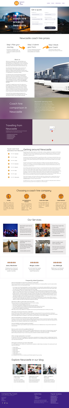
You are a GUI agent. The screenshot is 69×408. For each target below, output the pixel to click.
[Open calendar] (41, 19)
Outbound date (34, 17)
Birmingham (16, 163)
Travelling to (46, 12)
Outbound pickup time (48, 17)
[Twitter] (5, 403)
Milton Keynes (17, 177)
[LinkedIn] (7, 403)
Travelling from (33, 12)
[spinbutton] (49, 19)
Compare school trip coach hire (57, 235)
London (16, 157)
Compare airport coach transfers (57, 251)
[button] (48, 3)
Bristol (16, 170)
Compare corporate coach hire (25, 234)
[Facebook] (2, 403)
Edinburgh (16, 167)
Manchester (16, 153)
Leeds (16, 173)
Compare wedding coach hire (25, 250)
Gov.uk (47, 315)
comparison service (26, 178)
